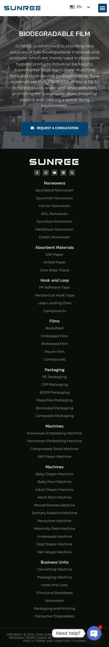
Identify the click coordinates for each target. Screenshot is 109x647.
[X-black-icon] (72, 173)
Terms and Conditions (53, 641)
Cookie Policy (75, 637)
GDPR (30, 637)
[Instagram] (46, 173)
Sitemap (79, 641)
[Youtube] (54, 173)
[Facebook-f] (37, 173)
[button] (102, 8)
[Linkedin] (63, 173)
